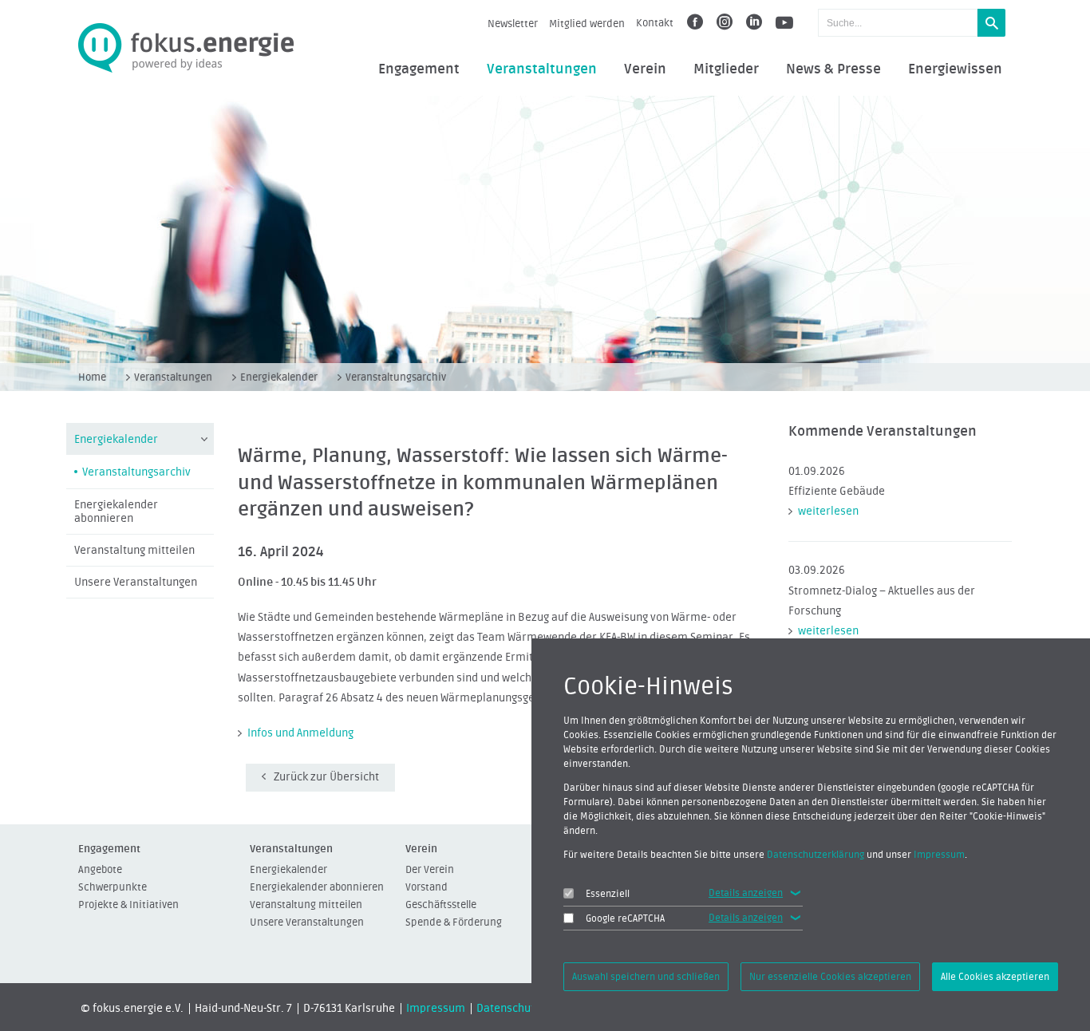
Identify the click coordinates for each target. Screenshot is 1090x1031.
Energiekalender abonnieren (116, 512)
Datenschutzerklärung (815, 854)
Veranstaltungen (542, 69)
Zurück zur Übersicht (326, 777)
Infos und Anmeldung (300, 733)
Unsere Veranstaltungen (135, 582)
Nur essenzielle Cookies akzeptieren (830, 976)
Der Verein (429, 869)
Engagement (419, 69)
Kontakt (654, 23)
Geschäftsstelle (440, 905)
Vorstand (426, 887)
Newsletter (513, 24)
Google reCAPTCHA (625, 918)
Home (92, 377)
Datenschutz (508, 1008)
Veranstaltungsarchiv (396, 377)
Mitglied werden (587, 24)
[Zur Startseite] (186, 48)
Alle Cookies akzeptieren (995, 976)
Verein (645, 69)
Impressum (435, 1008)
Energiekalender (279, 377)
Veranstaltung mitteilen (134, 550)
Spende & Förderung (453, 922)
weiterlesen (828, 511)
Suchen (991, 23)
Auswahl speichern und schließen (646, 976)
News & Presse (833, 69)
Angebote (100, 869)
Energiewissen (955, 69)
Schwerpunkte (112, 887)
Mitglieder (726, 69)
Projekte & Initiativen (128, 905)
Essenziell (608, 893)
